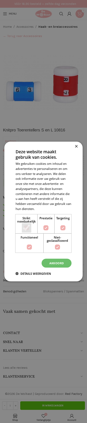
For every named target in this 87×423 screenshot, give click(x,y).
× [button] (76, 146)
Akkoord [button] (56, 263)
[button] (33, 273)
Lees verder (43, 209)
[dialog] (43, 211)
